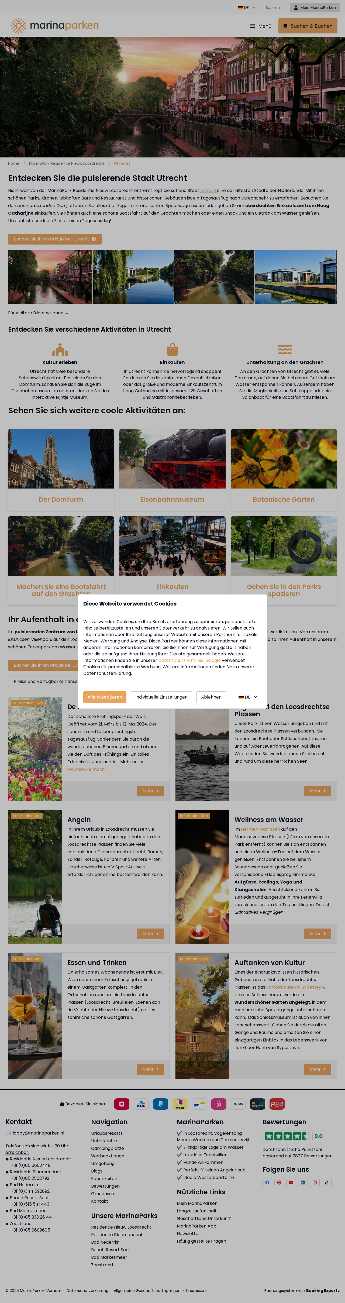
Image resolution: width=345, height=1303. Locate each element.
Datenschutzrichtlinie (180, 660)
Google (213, 660)
